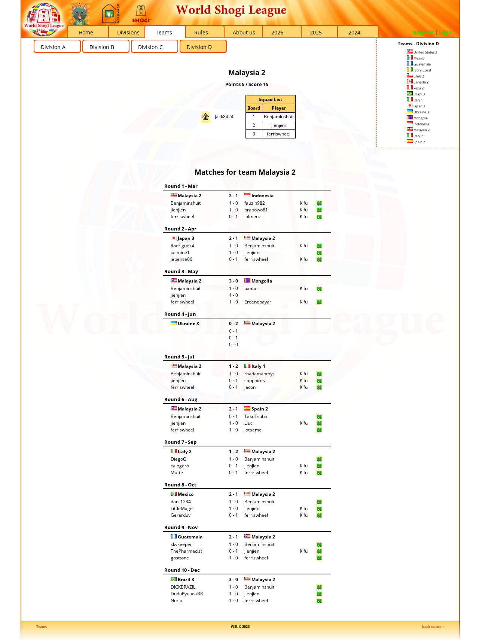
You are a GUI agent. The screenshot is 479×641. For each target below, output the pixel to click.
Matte (177, 472)
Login (445, 32)
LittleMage (182, 508)
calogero (180, 466)
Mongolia (420, 118)
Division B (101, 47)
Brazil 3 (419, 94)
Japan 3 (419, 106)
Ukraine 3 (421, 112)
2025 (316, 32)
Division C (150, 47)
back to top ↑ (433, 626)
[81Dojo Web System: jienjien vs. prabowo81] (319, 211)
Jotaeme (253, 430)
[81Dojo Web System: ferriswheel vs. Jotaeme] (319, 431)
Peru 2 (418, 88)
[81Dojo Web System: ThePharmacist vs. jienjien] (319, 552)
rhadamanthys (259, 373)
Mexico (418, 58)
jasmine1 (180, 252)
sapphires (254, 380)
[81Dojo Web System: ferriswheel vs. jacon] (319, 388)
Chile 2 (418, 76)
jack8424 (224, 116)
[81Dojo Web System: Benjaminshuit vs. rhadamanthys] (319, 375)
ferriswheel (278, 134)
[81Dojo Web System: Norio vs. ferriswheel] (319, 602)
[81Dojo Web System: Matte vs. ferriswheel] (319, 474)
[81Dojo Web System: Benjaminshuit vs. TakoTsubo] (319, 418)
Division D (199, 47)
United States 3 (425, 52)
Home (86, 32)
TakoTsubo (255, 416)
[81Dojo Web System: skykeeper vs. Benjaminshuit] (319, 546)
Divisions (128, 32)
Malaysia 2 (421, 130)
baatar (251, 288)
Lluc (248, 423)
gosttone (180, 558)
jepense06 (181, 259)
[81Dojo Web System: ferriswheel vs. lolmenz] (319, 218)
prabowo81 (256, 210)
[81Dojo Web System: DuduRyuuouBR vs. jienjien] (319, 595)
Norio (176, 600)
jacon (250, 387)
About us (244, 32)
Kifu (304, 203)
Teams (164, 32)
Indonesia (421, 124)
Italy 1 (418, 100)
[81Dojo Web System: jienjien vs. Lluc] (319, 424)
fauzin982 (254, 203)
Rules (201, 32)
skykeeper (181, 544)
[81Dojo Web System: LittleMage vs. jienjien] (319, 510)
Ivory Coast (422, 70)
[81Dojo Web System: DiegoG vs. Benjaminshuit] (319, 460)
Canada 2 (420, 82)
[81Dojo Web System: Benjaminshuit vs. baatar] (319, 290)
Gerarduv (180, 515)
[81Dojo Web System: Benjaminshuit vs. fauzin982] (319, 204)
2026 (277, 32)
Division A (53, 47)
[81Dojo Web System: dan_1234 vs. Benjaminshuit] (319, 503)
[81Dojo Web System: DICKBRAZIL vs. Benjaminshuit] (319, 588)
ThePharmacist (186, 551)
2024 (354, 32)
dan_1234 (181, 501)
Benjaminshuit (279, 116)
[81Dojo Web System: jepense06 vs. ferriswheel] (319, 260)
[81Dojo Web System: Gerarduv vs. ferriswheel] (319, 516)
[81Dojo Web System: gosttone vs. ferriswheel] (319, 559)
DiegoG (178, 459)
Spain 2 (419, 142)
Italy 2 (418, 136)
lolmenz (252, 216)
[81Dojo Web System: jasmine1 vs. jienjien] (319, 254)
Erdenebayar (257, 302)
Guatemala (422, 64)
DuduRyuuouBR (187, 593)
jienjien (278, 125)
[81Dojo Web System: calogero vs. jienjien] (319, 467)
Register (424, 32)
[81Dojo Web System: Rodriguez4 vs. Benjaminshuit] (319, 247)
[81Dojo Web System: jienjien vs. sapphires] (319, 382)
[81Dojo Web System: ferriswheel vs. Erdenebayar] (319, 303)
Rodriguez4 (182, 245)
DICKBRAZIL (183, 587)
